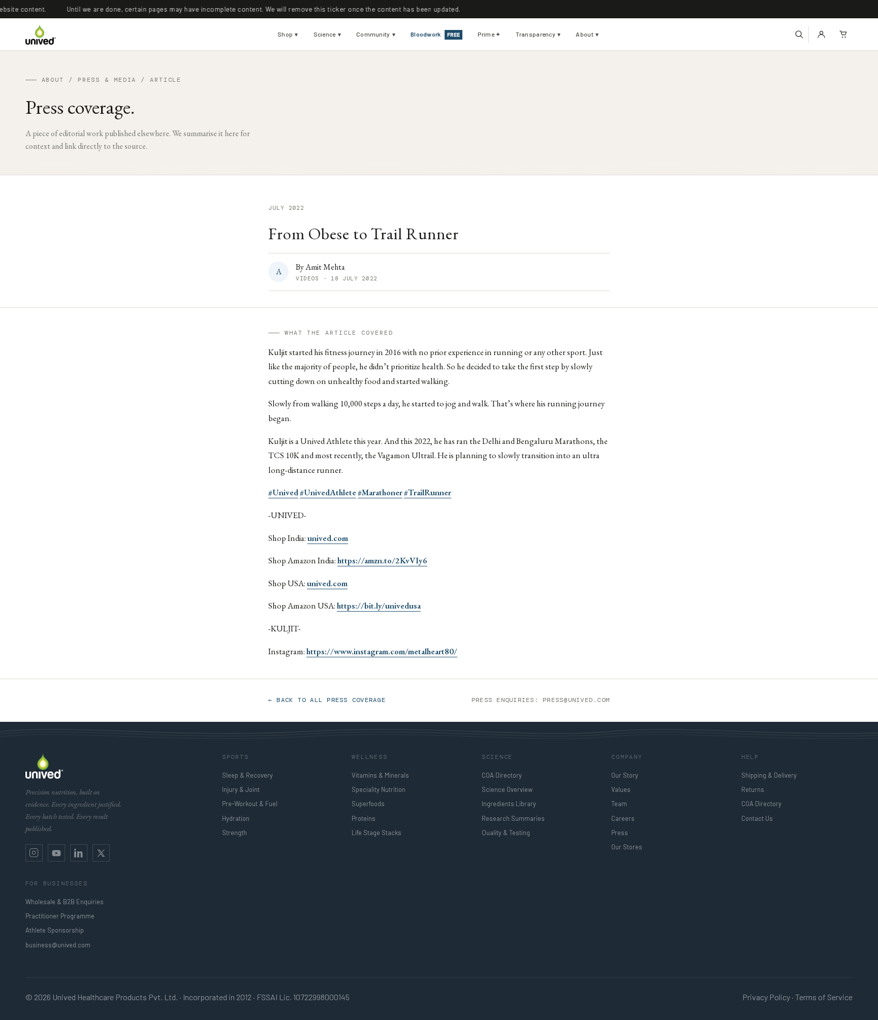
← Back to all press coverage (327, 700)
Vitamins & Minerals (380, 775)
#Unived (283, 492)
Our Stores (626, 847)
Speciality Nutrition (378, 789)
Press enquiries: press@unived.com (541, 700)
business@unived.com (57, 945)
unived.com (327, 538)
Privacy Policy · (768, 997)
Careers (623, 818)
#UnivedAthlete (328, 492)
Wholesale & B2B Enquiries (64, 902)
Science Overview (507, 789)
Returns (752, 789)
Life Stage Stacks (376, 832)
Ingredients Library (509, 804)
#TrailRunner (427, 492)
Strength (234, 832)
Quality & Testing (506, 832)
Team (619, 804)
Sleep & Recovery (247, 775)
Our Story (624, 775)
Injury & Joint (241, 789)
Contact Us (757, 818)
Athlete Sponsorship (54, 930)
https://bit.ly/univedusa (379, 605)
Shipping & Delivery (769, 775)
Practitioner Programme (60, 916)
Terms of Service (824, 997)
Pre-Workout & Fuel (249, 804)
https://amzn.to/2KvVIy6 (382, 560)
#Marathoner (380, 492)
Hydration (235, 818)
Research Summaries (513, 818)
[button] (799, 34)
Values (621, 789)
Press (619, 832)
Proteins (363, 818)
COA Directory (502, 775)
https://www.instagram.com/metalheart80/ (381, 651)
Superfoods (368, 804)
